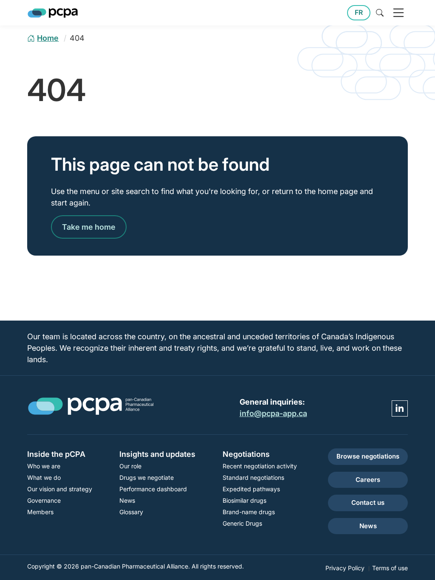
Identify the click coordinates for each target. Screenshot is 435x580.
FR (359, 12)
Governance (44, 500)
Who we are (43, 466)
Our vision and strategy (59, 489)
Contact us (367, 502)
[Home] (52, 13)
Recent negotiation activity (260, 466)
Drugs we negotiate (146, 477)
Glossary (131, 511)
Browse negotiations (367, 456)
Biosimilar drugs (244, 500)
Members (40, 511)
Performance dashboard (153, 489)
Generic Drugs (242, 523)
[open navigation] (398, 12)
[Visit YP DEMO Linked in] (400, 408)
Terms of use (390, 568)
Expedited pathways (251, 489)
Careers (368, 480)
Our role (130, 466)
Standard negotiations (253, 477)
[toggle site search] (379, 12)
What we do (44, 477)
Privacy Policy (344, 568)
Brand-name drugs (249, 511)
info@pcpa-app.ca (273, 413)
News (127, 500)
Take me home (89, 226)
